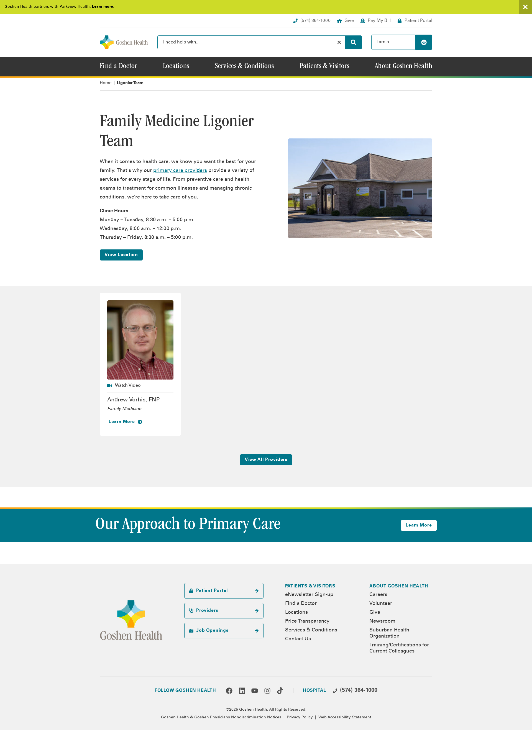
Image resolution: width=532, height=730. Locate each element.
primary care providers (180, 170)
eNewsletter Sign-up (309, 594)
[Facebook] (229, 690)
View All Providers (266, 460)
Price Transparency (307, 621)
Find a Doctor (301, 603)
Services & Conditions (311, 630)
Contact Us (298, 639)
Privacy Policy (300, 717)
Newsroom (382, 621)
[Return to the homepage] (124, 42)
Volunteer (380, 603)
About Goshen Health (398, 586)
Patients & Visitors (310, 586)
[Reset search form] (339, 42)
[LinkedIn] (242, 690)
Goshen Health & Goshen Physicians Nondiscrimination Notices (221, 717)
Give (374, 612)
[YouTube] (254, 690)
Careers (378, 594)
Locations (296, 612)
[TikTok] (280, 690)
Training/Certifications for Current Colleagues (399, 648)
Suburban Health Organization (389, 633)
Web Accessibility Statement (344, 717)
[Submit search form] (353, 42)
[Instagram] (267, 690)
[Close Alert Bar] (525, 7)
